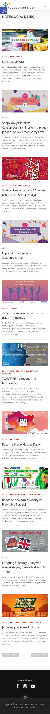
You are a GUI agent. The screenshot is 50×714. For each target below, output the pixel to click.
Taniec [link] (13, 308)
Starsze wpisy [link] (10, 654)
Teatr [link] (13, 185)
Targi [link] (24, 622)
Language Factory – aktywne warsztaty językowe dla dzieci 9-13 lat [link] (23, 567)
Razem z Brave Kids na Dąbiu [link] (21, 444)
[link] (3, 10)
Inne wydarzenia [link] (19, 495)
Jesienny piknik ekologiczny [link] (20, 627)
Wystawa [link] (7, 373)
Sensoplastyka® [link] (13, 61)
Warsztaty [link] (16, 56)
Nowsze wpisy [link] (39, 654)
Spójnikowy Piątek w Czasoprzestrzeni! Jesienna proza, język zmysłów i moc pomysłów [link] (24, 127)
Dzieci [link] (5, 56)
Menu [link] (45, 5)
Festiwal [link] (14, 439)
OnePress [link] (42, 704)
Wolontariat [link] (31, 371)
